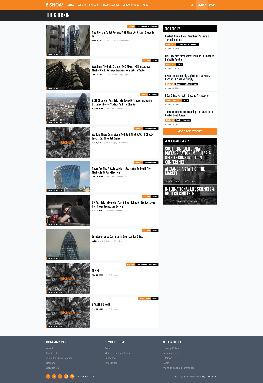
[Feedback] (72, 376)
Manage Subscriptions (117, 353)
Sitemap (167, 358)
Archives (109, 348)
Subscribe (110, 358)
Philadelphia (144, 299)
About (146, 5)
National (130, 265)
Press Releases (110, 5)
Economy (153, 95)
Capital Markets (150, 129)
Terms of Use (170, 353)
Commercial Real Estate (147, 27)
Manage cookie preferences (179, 367)
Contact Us (52, 367)
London (131, 27)
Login (212, 5)
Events (82, 5)
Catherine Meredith (114, 211)
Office (154, 61)
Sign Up (202, 5)
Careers (94, 5)
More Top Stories (190, 131)
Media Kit (51, 353)
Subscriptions (131, 5)
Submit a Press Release (59, 358)
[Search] (192, 5)
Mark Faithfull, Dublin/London (118, 41)
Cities (71, 5)
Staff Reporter (112, 275)
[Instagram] (66, 376)
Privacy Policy (171, 348)
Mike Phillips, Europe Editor (117, 75)
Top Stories (111, 362)
